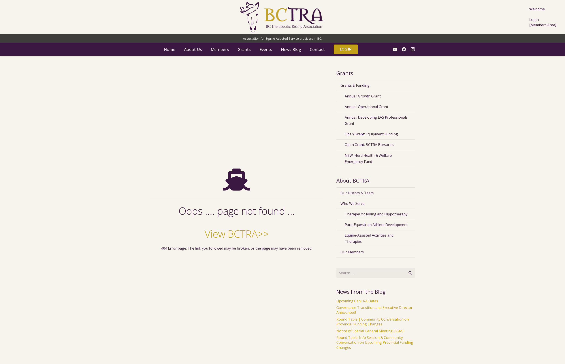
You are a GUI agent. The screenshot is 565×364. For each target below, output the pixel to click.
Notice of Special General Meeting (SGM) (369, 331)
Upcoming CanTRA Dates (357, 301)
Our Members (352, 252)
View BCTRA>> (237, 234)
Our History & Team (357, 192)
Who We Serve (353, 203)
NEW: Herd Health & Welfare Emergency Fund (368, 158)
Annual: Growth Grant (363, 96)
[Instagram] (412, 49)
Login (534, 19)
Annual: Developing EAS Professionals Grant (376, 120)
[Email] (395, 49)
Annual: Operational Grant (366, 106)
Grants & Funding (355, 85)
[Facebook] (403, 49)
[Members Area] (542, 24)
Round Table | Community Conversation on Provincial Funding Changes (372, 322)
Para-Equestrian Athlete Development (376, 224)
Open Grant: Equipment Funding (371, 134)
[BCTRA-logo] (283, 17)
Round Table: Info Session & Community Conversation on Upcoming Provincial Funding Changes (374, 342)
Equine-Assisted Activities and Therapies (369, 238)
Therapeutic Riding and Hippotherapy (376, 214)
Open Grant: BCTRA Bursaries (369, 144)
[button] (205, 49)
